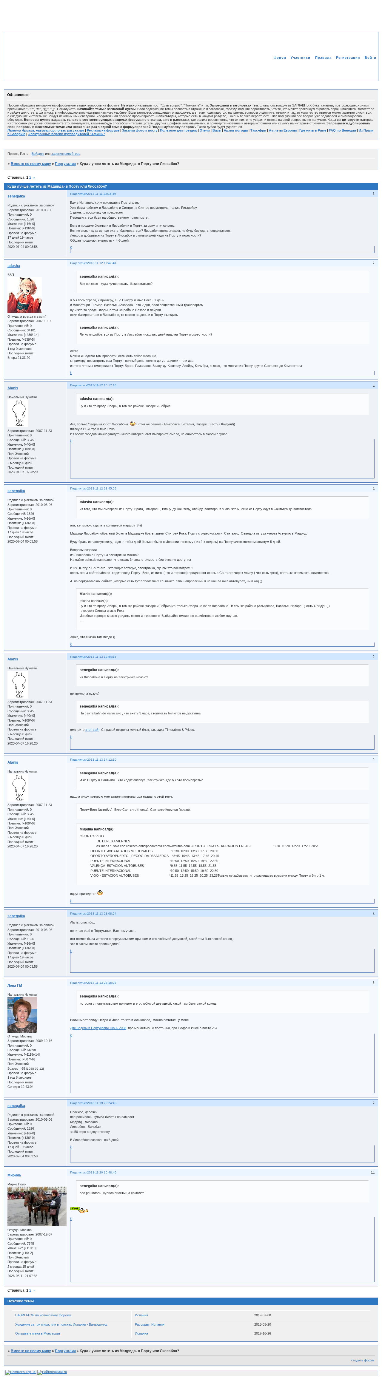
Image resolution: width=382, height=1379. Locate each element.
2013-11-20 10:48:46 (101, 1172)
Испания (141, 1315)
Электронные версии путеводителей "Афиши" (66, 134)
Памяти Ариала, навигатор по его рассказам (45, 130)
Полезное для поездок (178, 130)
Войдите (38, 153)
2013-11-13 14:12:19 (101, 759)
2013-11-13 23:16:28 (101, 982)
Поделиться (78, 193)
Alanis (12, 388)
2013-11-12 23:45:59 (101, 488)
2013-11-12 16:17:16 (101, 385)
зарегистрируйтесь (65, 153)
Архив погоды (236, 130)
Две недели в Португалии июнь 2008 (98, 1028)
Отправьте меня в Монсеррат (37, 1333)
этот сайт (92, 729)
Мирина (14, 1175)
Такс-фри (258, 130)
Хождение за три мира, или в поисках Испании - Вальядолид (61, 1324)
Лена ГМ (14, 985)
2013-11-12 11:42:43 (101, 263)
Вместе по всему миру (31, 164)
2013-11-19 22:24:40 (101, 1103)
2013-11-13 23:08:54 (101, 913)
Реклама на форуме (103, 130)
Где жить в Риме (312, 130)
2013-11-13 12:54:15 (101, 656)
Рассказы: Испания (149, 1324)
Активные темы (362, 70)
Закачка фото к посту (139, 130)
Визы (216, 130)
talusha (13, 266)
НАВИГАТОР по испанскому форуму (43, 1315)
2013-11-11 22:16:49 (101, 193)
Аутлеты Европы (283, 130)
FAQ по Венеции (342, 130)
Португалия (65, 164)
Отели (205, 130)
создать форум (363, 1360)
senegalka (16, 196)
